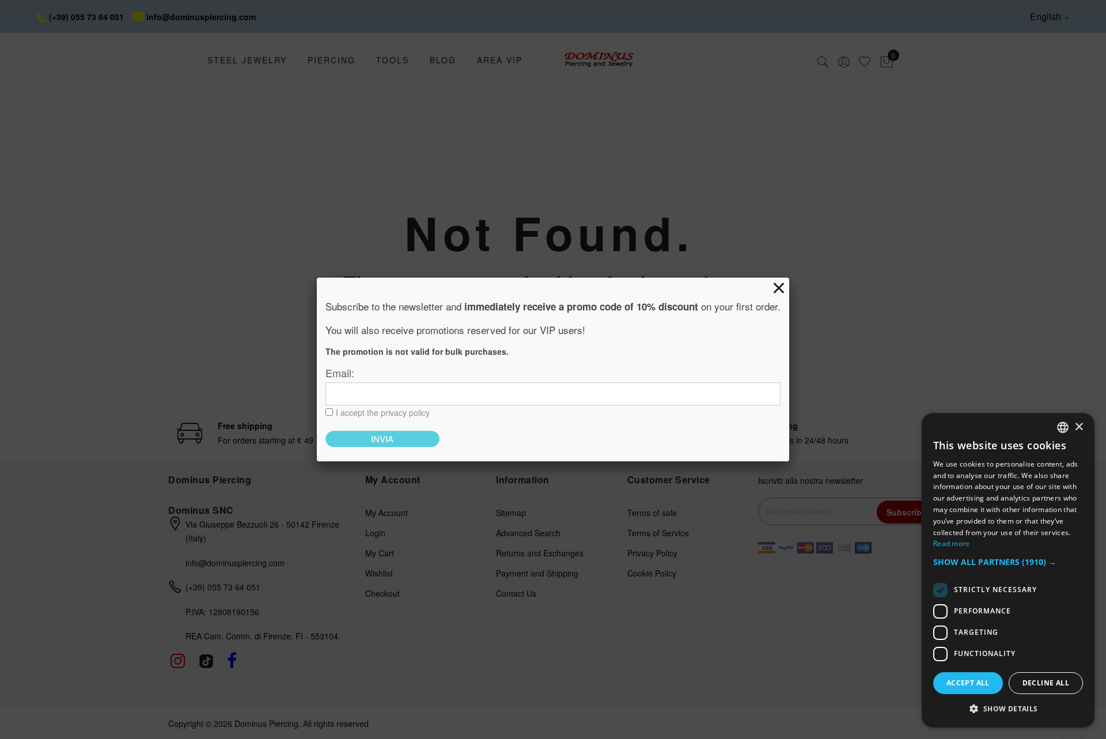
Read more (951, 543)
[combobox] (1063, 427)
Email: (339, 372)
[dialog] (1008, 570)
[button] (1008, 562)
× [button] (1078, 427)
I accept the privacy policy (383, 412)
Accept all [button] (968, 683)
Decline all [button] (1045, 683)
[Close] (778, 288)
